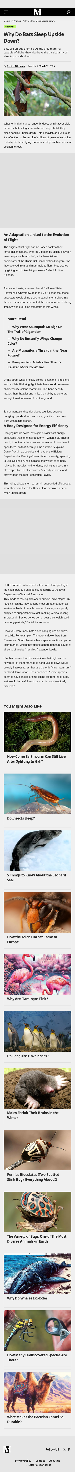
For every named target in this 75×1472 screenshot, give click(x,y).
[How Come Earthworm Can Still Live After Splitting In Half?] (37, 732)
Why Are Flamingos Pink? (27, 998)
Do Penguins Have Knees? (28, 1056)
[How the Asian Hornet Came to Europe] (37, 912)
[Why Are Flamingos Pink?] (37, 974)
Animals (10, 26)
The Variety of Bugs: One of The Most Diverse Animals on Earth (36, 1239)
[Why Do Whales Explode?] (37, 1273)
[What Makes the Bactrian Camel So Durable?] (37, 1392)
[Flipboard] (69, 1449)
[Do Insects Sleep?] (37, 794)
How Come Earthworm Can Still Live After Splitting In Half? (36, 759)
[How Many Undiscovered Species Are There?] (37, 1330)
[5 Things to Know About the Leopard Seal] (37, 850)
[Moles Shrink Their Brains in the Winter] (37, 1088)
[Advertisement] (37, 190)
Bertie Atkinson (16, 66)
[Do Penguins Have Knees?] (37, 1031)
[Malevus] (37, 12)
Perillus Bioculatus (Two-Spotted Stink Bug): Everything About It (33, 1177)
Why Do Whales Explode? (27, 1298)
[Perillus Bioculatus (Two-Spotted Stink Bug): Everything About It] (37, 1150)
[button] (7, 12)
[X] (64, 1449)
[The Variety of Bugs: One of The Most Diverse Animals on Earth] (37, 1212)
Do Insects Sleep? (21, 818)
